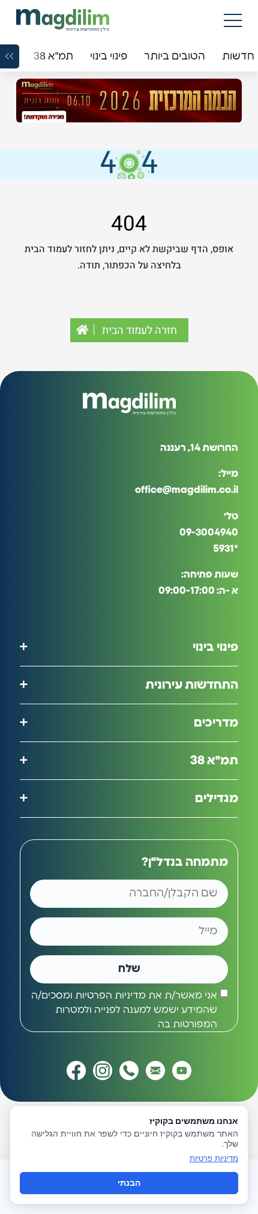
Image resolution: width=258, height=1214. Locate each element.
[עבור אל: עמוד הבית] (62, 20)
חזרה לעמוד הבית (138, 330)
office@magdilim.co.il (186, 490)
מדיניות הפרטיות (110, 995)
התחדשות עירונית (191, 685)
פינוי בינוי (215, 647)
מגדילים (216, 799)
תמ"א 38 (214, 761)
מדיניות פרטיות (214, 1158)
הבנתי (129, 1183)
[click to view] (129, 100)
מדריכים (216, 723)
